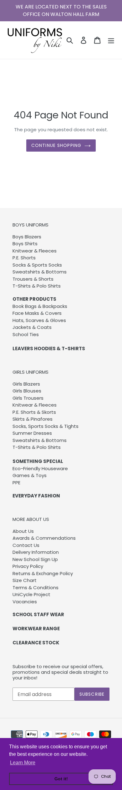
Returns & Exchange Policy (43, 573)
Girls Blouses (27, 390)
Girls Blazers (26, 384)
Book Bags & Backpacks (40, 306)
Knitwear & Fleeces (35, 250)
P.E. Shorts (24, 257)
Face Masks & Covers (37, 313)
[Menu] (111, 40)
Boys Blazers (27, 236)
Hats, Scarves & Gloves (39, 320)
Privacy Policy (28, 566)
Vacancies (25, 601)
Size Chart (25, 580)
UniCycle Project (31, 594)
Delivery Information (36, 552)
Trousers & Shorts (33, 279)
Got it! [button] (61, 778)
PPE (16, 482)
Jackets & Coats (32, 327)
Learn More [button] (22, 762)
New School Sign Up (35, 559)
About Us (23, 531)
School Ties (26, 334)
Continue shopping (56, 145)
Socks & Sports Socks (37, 265)
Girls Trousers (28, 398)
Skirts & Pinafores (33, 419)
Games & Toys (30, 475)
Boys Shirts (25, 243)
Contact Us (26, 545)
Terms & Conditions (35, 587)
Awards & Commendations (44, 538)
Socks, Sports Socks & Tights (46, 426)
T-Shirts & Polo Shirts (37, 286)
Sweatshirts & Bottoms (40, 271)
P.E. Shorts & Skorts (34, 412)
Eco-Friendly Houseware (40, 468)
